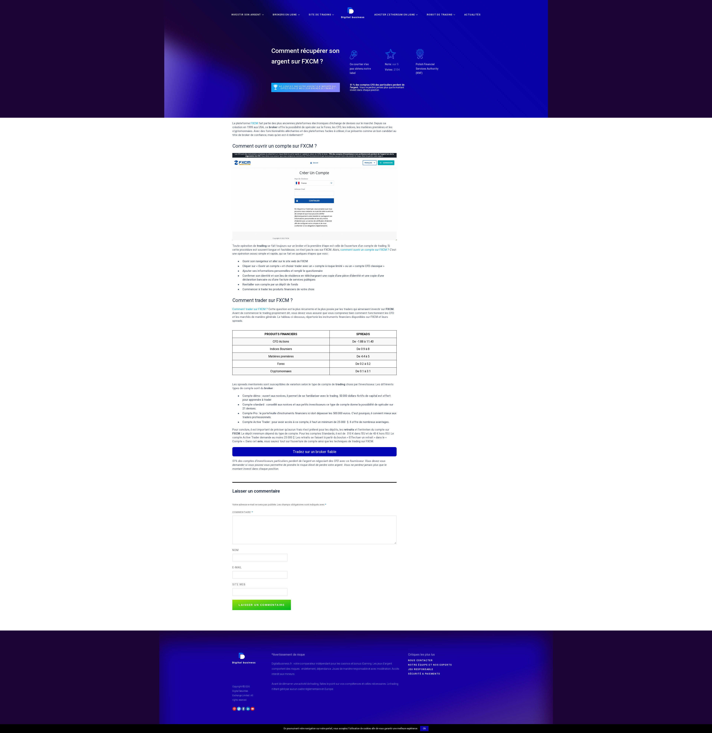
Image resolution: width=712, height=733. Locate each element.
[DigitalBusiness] (244, 654)
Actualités (472, 14)
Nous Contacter (420, 660)
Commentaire (242, 512)
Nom (235, 550)
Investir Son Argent (246, 14)
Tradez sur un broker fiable (314, 451)
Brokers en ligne (285, 14)
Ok (424, 728)
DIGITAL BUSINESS (352, 8)
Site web (238, 584)
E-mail (237, 567)
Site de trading (320, 14)
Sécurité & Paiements (424, 673)
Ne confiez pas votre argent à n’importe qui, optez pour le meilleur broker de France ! (308, 87)
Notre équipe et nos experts (430, 665)
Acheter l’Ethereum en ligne (394, 14)
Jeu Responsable (420, 669)
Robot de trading (439, 14)
